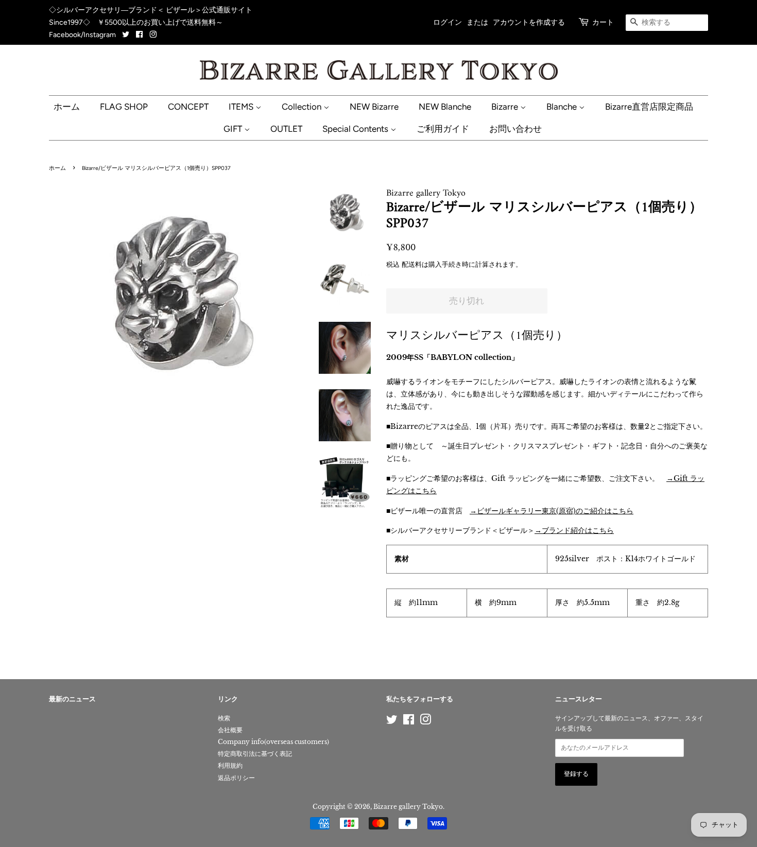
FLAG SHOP (124, 106)
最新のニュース (72, 699)
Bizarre (505, 106)
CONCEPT (188, 106)
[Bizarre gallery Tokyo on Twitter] (126, 34)
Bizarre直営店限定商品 (649, 106)
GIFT (233, 129)
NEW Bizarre (374, 106)
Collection (302, 106)
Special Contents (356, 129)
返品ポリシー (236, 778)
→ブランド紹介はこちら (574, 530)
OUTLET (286, 129)
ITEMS (242, 106)
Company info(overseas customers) (273, 742)
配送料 (412, 264)
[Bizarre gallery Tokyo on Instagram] (153, 34)
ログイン (447, 22)
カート (603, 22)
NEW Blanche (445, 106)
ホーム (67, 106)
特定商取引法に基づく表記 (255, 753)
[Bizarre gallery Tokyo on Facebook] (139, 34)
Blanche (562, 106)
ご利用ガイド (443, 129)
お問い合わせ (515, 129)
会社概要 (230, 730)
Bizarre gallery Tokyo (408, 806)
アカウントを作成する (529, 22)
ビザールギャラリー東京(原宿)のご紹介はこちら (555, 510)
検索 (224, 718)
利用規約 (230, 765)
